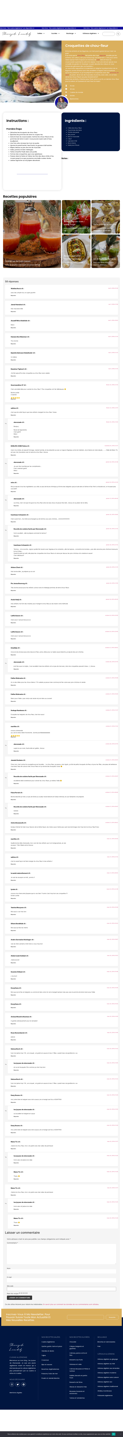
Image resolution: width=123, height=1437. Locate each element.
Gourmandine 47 (17, 385)
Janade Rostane (17, 760)
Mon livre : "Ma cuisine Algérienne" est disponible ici (46, 28)
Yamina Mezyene (17, 907)
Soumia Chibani (17, 972)
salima (13, 408)
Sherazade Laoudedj (16, 34)
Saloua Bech (15, 1049)
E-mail (9, 1277)
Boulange (70, 33)
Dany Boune (15, 1095)
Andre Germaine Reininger (21, 940)
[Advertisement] (61, 13)
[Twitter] (17, 1384)
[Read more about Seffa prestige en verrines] (105, 217)
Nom (8, 1268)
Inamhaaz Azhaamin (18, 515)
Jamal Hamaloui (17, 305)
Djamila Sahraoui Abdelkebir (22, 353)
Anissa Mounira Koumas (20, 1017)
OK (114, 1434)
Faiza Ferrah (15, 793)
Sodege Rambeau (17, 710)
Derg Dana (15, 988)
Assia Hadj (15, 600)
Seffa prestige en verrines (104, 224)
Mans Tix (14, 1142)
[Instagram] (12, 1384)
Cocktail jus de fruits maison (17, 261)
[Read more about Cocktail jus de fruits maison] (32, 234)
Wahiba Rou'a (16, 288)
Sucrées (54, 33)
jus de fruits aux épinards (104, 259)
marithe (14, 726)
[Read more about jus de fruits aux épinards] (105, 251)
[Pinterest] (23, 1384)
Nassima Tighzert (17, 369)
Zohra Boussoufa (17, 823)
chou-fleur (81, 55)
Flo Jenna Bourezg (18, 583)
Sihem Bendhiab (17, 924)
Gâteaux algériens (90, 33)
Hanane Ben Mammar (19, 337)
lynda (13, 889)
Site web (10, 1286)
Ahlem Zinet (15, 567)
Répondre (13, 295)
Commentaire (12, 1243)
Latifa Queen (15, 616)
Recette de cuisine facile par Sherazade (29, 529)
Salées (39, 33)
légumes (103, 55)
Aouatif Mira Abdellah (19, 321)
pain (98, 60)
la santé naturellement (19, 873)
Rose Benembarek (18, 1033)
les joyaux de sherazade (23, 1063)
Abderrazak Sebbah (18, 956)
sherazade (18, 422)
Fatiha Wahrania (17, 678)
